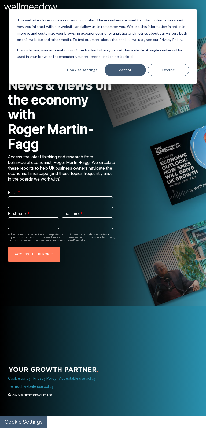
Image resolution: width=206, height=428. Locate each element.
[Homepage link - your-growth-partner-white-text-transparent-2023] (53, 369)
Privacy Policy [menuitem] (44, 378)
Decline (168, 70)
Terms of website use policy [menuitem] (31, 386)
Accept (125, 70)
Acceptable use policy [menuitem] (77, 378)
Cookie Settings (24, 422)
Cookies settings (82, 70)
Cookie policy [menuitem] (19, 378)
